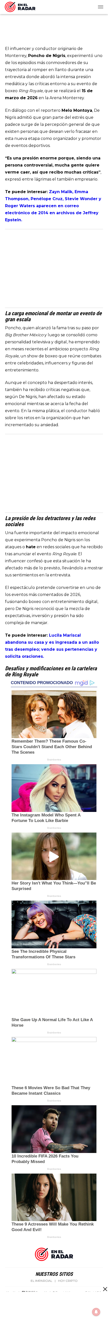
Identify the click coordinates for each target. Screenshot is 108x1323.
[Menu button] (101, 7)
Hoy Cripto (68, 1280)
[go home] (20, 6)
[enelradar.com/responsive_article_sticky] (105, 1289)
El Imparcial (41, 1280)
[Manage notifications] (96, 1312)
